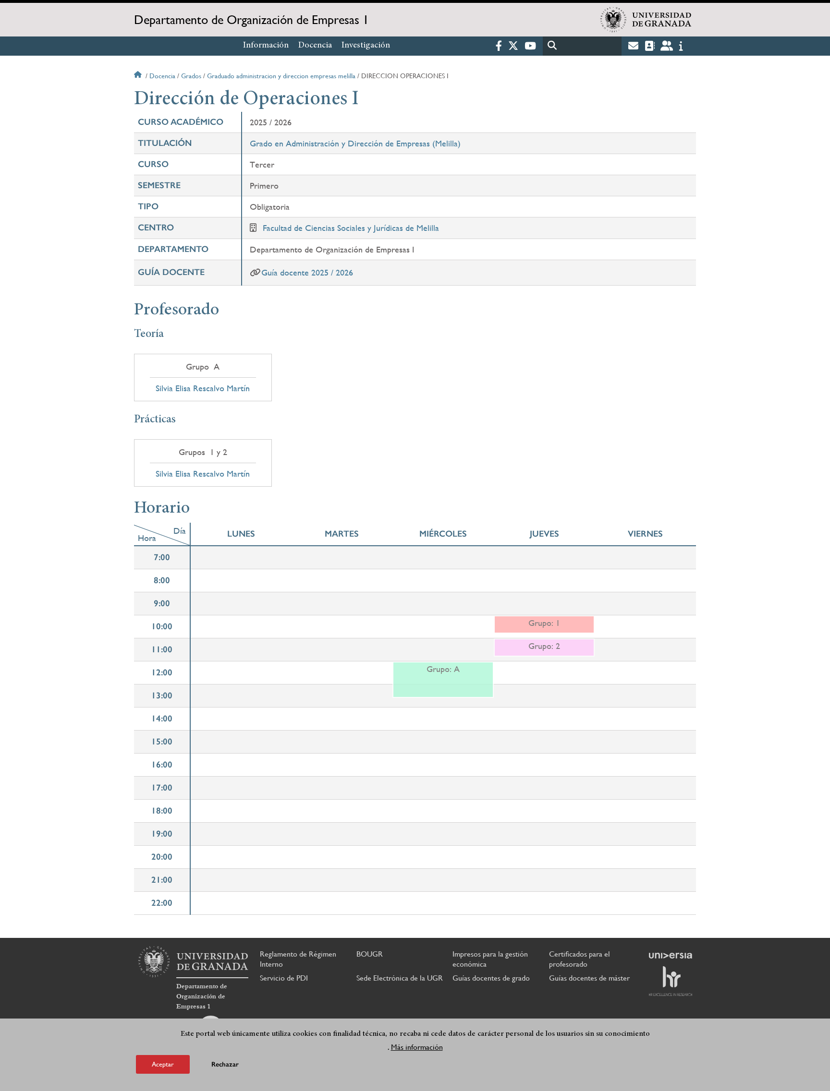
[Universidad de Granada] (646, 20)
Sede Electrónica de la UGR (399, 978)
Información (266, 45)
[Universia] (670, 956)
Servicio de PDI (284, 978)
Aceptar (163, 1064)
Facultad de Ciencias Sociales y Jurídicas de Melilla (351, 228)
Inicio (139, 76)
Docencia (315, 45)
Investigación (366, 45)
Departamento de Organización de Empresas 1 (251, 19)
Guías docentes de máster (589, 978)
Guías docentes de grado (491, 978)
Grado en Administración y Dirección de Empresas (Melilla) (355, 143)
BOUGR (369, 954)
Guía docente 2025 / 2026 (307, 272)
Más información (417, 1047)
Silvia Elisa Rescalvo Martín (203, 388)
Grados (191, 76)
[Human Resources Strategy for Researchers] (670, 981)
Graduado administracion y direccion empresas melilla (281, 76)
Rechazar (225, 1064)
